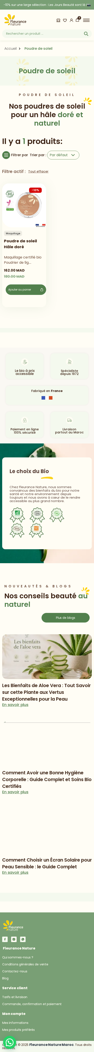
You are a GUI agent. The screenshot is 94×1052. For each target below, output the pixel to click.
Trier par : (38, 154)
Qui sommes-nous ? (17, 957)
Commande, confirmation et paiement (32, 1004)
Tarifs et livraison (14, 997)
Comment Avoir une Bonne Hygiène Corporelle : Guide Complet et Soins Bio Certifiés (47, 779)
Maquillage (13, 233)
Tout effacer (38, 171)
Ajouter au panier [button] (19, 289)
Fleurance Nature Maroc (51, 1045)
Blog (5, 978)
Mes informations (15, 1023)
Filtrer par (19, 154)
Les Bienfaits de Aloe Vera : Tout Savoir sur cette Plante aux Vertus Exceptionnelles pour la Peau (46, 692)
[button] (9, 1042)
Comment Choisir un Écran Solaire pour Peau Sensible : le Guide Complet (47, 863)
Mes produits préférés (18, 1030)
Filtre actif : (14, 171)
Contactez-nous (14, 971)
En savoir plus (15, 705)
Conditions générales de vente (25, 964)
